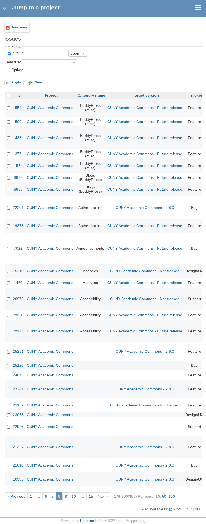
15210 (18, 271)
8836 (18, 177)
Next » (103, 496)
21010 (18, 465)
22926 (18, 426)
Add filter (14, 62)
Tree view (19, 27)
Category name (91, 95)
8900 (18, 331)
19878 (18, 226)
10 (74, 496)
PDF (198, 509)
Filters (16, 47)
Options (18, 70)
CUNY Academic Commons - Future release (144, 107)
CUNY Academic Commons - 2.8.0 (145, 207)
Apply (16, 82)
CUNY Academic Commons (50, 107)
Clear (38, 82)
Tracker (195, 95)
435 (18, 138)
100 (171, 496)
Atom (177, 509)
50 (164, 496)
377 (18, 154)
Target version (146, 95)
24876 (18, 375)
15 (91, 496)
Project (51, 95)
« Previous (16, 496)
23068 (18, 415)
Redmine (87, 521)
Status (17, 53)
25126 (18, 365)
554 (18, 107)
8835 (18, 189)
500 (18, 121)
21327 (18, 447)
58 (18, 165)
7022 (18, 248)
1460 (18, 283)
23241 (18, 389)
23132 (18, 405)
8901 (18, 315)
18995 (18, 479)
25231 (18, 351)
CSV (188, 509)
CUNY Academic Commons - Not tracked (144, 271)
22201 (18, 207)
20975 (18, 299)
